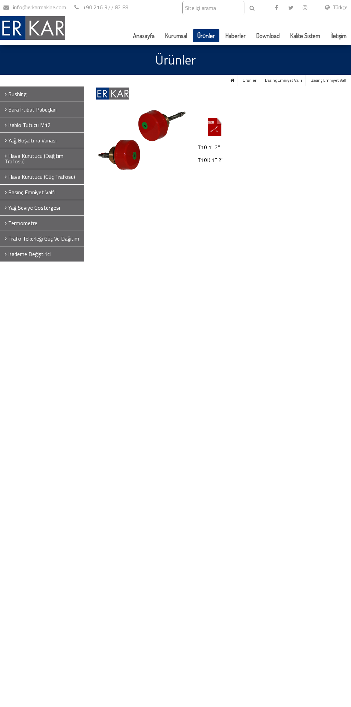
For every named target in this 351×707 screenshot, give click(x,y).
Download (268, 35)
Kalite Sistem (305, 35)
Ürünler (206, 35)
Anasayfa (144, 35)
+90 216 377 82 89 (105, 7)
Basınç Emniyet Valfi (283, 80)
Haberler (235, 35)
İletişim (338, 35)
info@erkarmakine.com (39, 7)
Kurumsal (176, 35)
